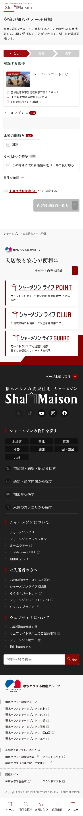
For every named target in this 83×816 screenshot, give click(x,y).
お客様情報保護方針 (23, 191)
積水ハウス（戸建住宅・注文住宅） (26, 763)
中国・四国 (66, 449)
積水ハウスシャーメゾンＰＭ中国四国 (27, 732)
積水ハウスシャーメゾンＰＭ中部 (25, 720)
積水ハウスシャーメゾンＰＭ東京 (25, 714)
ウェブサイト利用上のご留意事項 (33, 633)
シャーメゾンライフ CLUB (28, 586)
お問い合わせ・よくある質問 (30, 580)
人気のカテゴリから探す (32, 507)
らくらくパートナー (24, 593)
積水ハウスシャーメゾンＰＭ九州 (25, 738)
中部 (17, 449)
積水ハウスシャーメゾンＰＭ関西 (25, 726)
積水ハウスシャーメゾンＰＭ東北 (25, 708)
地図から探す (24, 494)
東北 (42, 441)
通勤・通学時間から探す (32, 481)
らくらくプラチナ (22, 606)
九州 (17, 457)
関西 (42, 449)
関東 (66, 441)
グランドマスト (51, 781)
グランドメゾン (51, 757)
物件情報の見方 (20, 647)
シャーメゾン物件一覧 (25, 640)
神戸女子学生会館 (16, 781)
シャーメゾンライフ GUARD (29, 600)
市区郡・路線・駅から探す (34, 468)
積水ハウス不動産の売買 (20, 757)
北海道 (17, 441)
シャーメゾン (11, 233)
